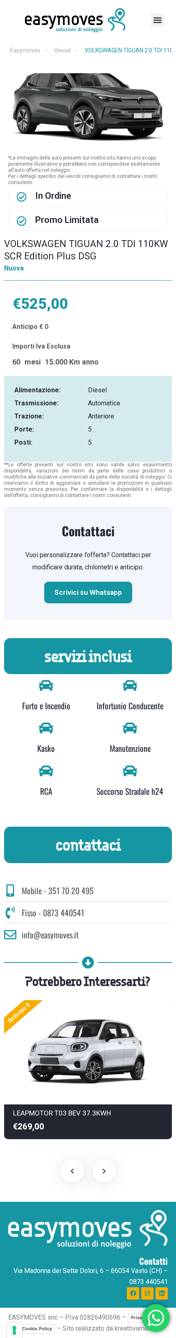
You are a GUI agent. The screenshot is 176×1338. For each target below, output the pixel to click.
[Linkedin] (162, 1293)
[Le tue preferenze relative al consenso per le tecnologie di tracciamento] (14, 1330)
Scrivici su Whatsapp (88, 592)
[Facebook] (133, 1293)
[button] (158, 20)
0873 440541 (148, 1282)
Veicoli (62, 50)
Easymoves (25, 50)
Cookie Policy (37, 1328)
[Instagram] (147, 1293)
